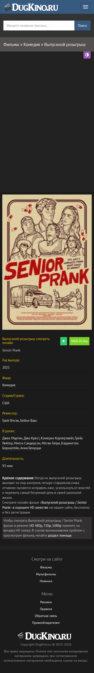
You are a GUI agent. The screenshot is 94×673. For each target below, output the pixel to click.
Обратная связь (46, 616)
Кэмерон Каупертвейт (57, 438)
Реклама (46, 602)
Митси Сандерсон (27, 443)
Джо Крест (31, 438)
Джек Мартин (12, 438)
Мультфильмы (46, 574)
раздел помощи (59, 535)
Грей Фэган (10, 420)
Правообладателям (46, 623)
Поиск (82, 25)
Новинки (46, 581)
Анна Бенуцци (30, 448)
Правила (46, 609)
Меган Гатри (51, 443)
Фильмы (46, 567)
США (5, 403)
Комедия (8, 385)
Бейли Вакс (28, 420)
